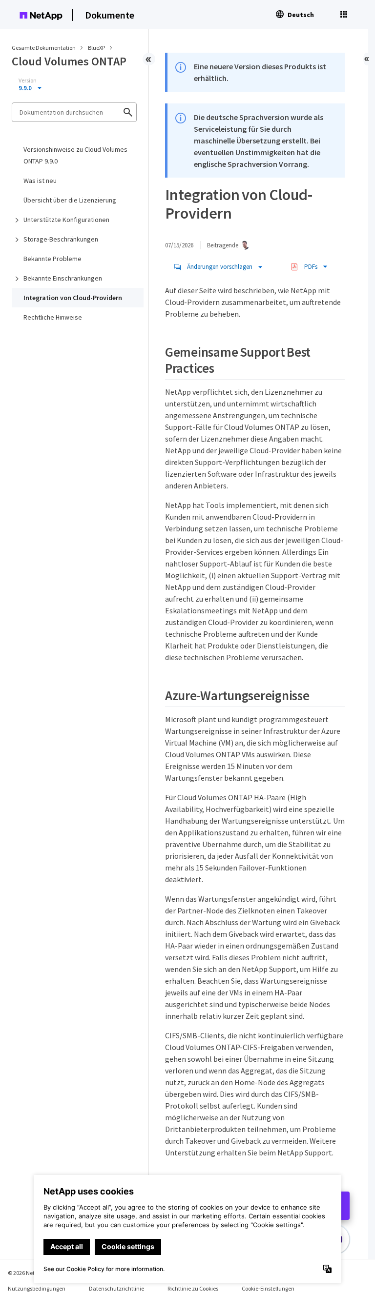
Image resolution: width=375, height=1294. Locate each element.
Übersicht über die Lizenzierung (69, 200)
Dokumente (109, 15)
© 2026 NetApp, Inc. (32, 1272)
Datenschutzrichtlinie (116, 1288)
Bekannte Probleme (52, 258)
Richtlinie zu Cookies (192, 1288)
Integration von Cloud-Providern (72, 297)
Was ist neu (40, 180)
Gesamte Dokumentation (44, 47)
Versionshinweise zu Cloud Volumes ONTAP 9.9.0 (75, 155)
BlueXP (97, 47)
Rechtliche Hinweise (52, 317)
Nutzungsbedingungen (36, 1288)
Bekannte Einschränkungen (62, 278)
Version (28, 80)
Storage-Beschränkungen (60, 239)
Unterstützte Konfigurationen (66, 219)
